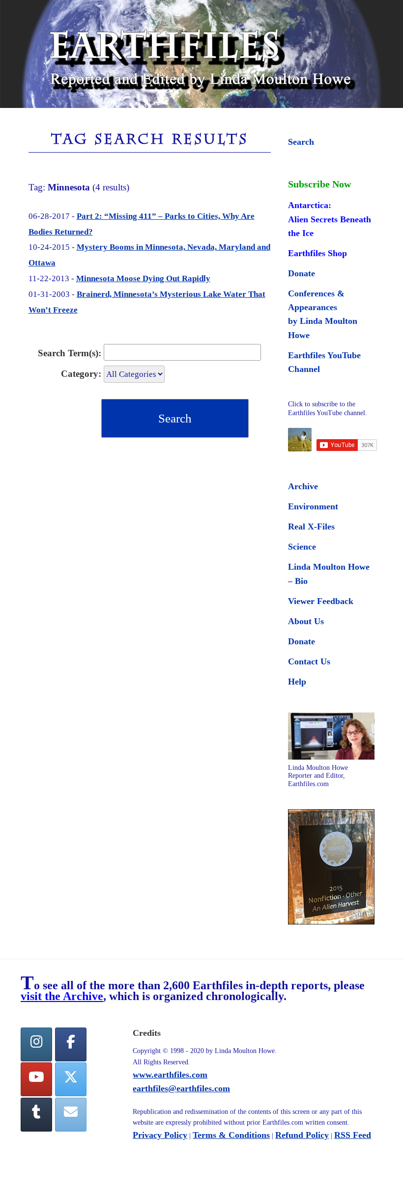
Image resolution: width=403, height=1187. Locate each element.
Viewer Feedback (320, 601)
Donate (301, 273)
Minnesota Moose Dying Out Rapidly (143, 278)
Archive (303, 486)
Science (302, 547)
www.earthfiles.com (170, 1075)
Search (301, 142)
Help (297, 681)
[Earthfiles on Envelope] (70, 1115)
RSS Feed (352, 1135)
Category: (81, 374)
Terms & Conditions (231, 1135)
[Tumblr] (36, 1115)
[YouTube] (36, 1079)
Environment (313, 506)
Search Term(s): (69, 353)
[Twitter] (70, 1079)
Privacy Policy (160, 1135)
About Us (306, 621)
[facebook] (70, 1044)
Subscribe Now (319, 184)
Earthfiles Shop (317, 253)
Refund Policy (302, 1135)
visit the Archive (62, 996)
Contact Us (309, 661)
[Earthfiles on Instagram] (36, 1044)
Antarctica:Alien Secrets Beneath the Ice (329, 218)
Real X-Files (311, 526)
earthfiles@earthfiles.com (181, 1088)
